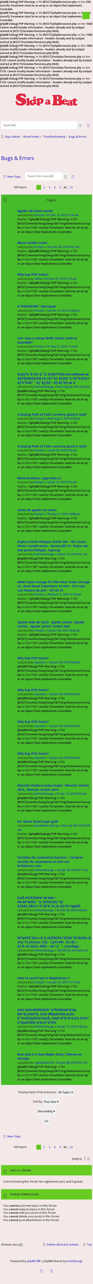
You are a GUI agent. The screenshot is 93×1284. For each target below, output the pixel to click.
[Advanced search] (88, 125)
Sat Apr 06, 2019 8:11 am (72, 870)
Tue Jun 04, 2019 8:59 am (64, 694)
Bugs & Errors (78, 136)
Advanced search (72, 176)
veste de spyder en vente (37, 510)
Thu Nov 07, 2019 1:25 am (60, 279)
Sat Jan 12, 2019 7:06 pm (72, 1026)
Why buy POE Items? (33, 274)
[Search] (80, 125)
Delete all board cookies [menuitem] (63, 1244)
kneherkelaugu (44, 387)
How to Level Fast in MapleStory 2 (43, 978)
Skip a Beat (12, 136)
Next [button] (76, 187)
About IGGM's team (32, 243)
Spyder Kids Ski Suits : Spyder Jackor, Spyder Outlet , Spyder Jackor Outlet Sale (51, 624)
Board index (31, 136)
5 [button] (60, 187)
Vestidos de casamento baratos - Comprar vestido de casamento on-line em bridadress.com (50, 861)
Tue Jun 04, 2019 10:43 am (63, 630)
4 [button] (55, 187)
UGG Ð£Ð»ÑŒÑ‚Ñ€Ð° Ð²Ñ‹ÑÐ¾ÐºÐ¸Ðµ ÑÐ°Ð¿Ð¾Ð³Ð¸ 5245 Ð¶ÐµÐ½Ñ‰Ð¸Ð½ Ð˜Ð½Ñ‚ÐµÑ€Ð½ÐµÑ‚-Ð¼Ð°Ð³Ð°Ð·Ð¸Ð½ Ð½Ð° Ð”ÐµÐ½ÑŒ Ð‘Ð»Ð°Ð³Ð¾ (53, 1016)
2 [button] (44, 187)
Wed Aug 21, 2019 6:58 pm (63, 418)
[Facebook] (41, 1273)
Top (89, 1244)
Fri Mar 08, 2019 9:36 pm (72, 910)
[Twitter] (52, 1273)
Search (65, 176)
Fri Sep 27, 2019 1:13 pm (62, 346)
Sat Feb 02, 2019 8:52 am (72, 950)
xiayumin (40, 662)
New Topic (14, 176)
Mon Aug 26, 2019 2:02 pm (73, 387)
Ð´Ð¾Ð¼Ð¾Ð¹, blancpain (36, 306)
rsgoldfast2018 (43, 1062)
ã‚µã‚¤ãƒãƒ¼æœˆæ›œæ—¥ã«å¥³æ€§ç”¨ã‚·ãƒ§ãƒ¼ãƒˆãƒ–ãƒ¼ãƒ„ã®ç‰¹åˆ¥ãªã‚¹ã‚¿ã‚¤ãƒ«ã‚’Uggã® (48, 901)
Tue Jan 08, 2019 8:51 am (71, 1062)
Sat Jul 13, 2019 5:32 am (62, 482)
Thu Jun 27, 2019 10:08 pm (63, 514)
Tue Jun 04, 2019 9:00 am (64, 662)
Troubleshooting (54, 136)
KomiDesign (75, 1261)
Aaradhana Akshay (46, 825)
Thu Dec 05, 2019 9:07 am (63, 247)
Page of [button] (31, 187)
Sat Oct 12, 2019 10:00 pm (63, 310)
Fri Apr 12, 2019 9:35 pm (72, 794)
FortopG (39, 215)
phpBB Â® (33, 1261)
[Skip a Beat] (46, 99)
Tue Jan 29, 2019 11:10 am (63, 982)
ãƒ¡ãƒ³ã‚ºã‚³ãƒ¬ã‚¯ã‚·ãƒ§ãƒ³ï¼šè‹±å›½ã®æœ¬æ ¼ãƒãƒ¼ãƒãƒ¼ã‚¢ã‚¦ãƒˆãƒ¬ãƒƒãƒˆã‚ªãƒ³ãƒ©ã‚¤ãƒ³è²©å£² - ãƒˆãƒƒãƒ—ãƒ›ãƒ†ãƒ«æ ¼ (53, 378)
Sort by (38, 1101)
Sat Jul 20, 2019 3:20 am (62, 450)
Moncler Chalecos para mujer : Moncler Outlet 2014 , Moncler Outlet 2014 (53, 787)
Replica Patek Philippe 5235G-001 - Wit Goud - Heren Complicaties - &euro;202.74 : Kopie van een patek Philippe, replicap (52, 546)
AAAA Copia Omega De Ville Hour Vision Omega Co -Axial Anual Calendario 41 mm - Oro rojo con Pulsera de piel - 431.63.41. (53, 586)
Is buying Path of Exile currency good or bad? (52, 414)
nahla (37, 279)
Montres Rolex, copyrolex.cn (39, 478)
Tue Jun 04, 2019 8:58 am (64, 726)
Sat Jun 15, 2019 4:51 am (72, 554)
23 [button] (71, 187)
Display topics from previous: (37, 1092)
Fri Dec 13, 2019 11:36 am (63, 215)
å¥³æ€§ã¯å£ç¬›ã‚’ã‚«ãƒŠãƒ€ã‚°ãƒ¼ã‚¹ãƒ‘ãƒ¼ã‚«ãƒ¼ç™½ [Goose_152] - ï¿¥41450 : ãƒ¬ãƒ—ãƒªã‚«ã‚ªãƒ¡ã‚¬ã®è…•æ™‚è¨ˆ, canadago (54, 942)
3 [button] (49, 187)
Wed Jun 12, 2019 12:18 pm (64, 594)
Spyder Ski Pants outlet (35, 211)
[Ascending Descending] (46, 1111)
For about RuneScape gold (37, 821)
